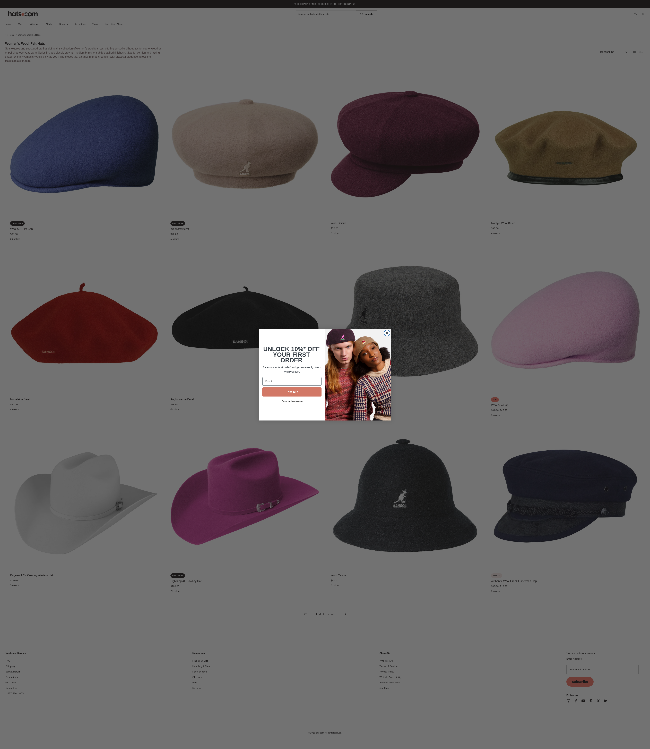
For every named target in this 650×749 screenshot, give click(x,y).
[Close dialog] (387, 333)
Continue (291, 392)
